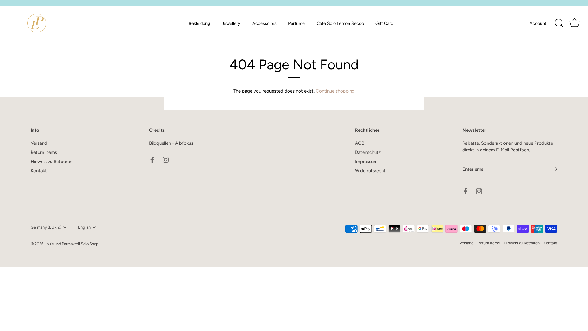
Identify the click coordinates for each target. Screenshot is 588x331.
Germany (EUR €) (46, 227)
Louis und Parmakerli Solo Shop (71, 244)
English (84, 227)
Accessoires (264, 23)
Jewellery (231, 23)
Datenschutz (368, 152)
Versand (39, 143)
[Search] (559, 23)
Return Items (44, 152)
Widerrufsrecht (370, 170)
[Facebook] (152, 159)
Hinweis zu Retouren (51, 161)
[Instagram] (166, 159)
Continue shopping (335, 91)
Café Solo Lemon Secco (340, 23)
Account (538, 23)
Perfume (296, 23)
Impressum (366, 161)
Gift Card (384, 23)
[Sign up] (554, 169)
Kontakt (39, 170)
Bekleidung (199, 23)
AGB (359, 143)
